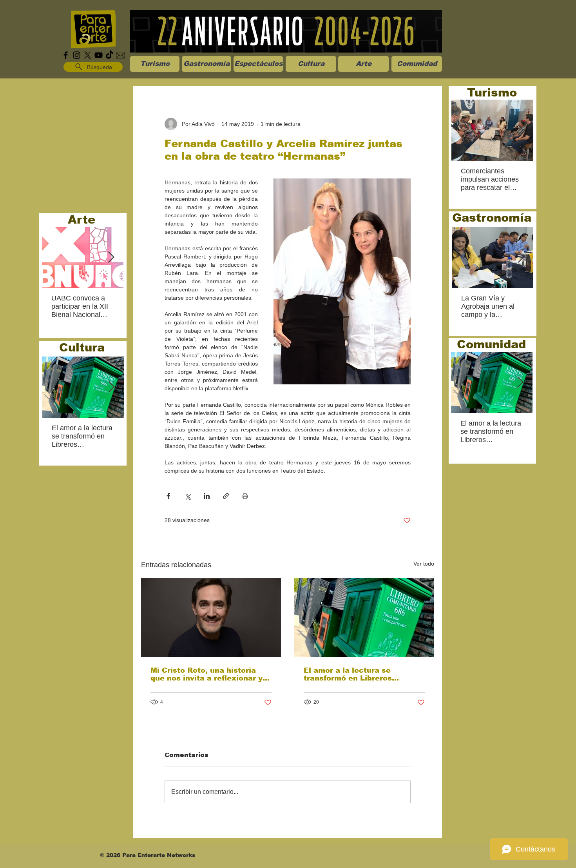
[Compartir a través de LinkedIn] (206, 496)
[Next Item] (110, 257)
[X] (87, 55)
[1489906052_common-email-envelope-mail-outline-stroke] (120, 55)
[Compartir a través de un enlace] (226, 496)
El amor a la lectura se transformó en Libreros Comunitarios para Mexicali (356, 674)
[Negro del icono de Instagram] (77, 55)
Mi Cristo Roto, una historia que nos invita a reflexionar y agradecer (206, 674)
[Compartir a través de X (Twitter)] (187, 496)
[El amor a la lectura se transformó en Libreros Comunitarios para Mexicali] (364, 617)
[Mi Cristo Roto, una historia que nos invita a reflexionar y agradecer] (211, 617)
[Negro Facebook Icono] (66, 55)
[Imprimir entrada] (245, 496)
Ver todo (423, 563)
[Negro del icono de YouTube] (98, 55)
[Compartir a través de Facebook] (168, 496)
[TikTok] (109, 55)
